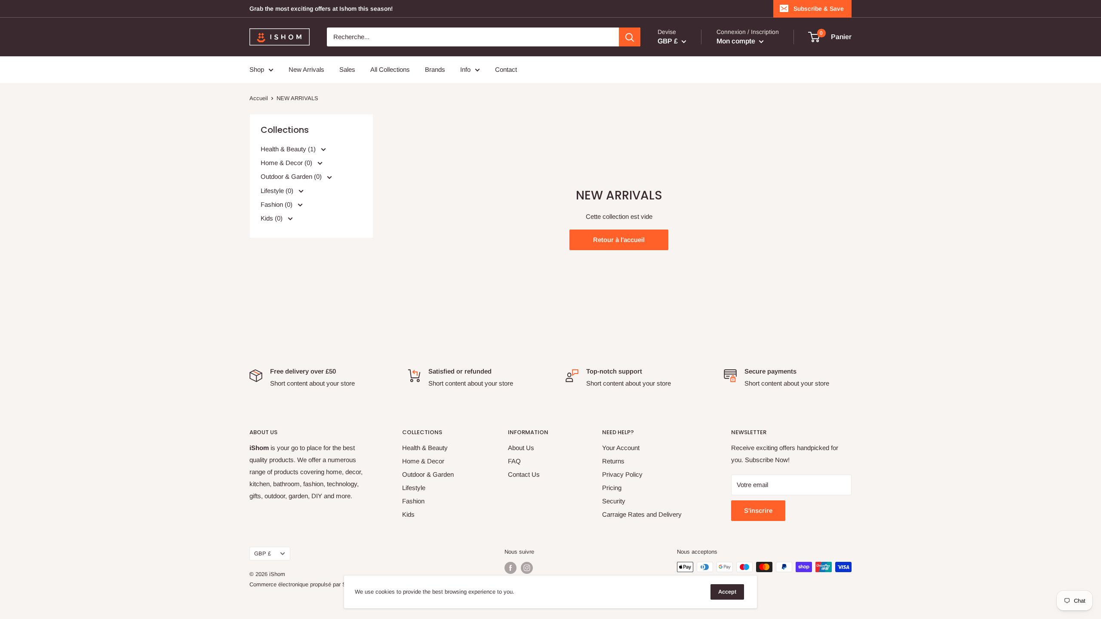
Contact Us (524, 474)
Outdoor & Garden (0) (292, 176)
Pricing (611, 487)
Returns (613, 461)
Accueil (258, 98)
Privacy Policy (622, 474)
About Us (521, 447)
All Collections (390, 69)
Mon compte (737, 41)
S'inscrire (758, 510)
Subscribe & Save (818, 8)
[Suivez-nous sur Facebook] (510, 568)
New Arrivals (306, 69)
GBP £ (262, 553)
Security (613, 501)
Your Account (621, 447)
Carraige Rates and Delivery (642, 514)
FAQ (514, 461)
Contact (506, 69)
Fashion (413, 501)
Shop (256, 69)
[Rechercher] (629, 37)
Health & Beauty (425, 447)
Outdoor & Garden (428, 474)
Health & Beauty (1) (289, 149)
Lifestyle (413, 487)
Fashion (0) (277, 204)
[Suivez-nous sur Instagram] (527, 568)
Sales (347, 69)
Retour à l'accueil (619, 239)
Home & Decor (423, 461)
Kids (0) (272, 217)
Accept (727, 591)
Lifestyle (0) (278, 190)
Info (465, 69)
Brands (435, 69)
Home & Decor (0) (287, 162)
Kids (408, 514)
